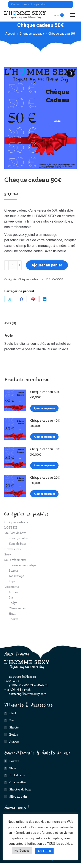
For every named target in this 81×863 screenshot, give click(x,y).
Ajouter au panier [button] (44, 408)
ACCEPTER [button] (44, 851)
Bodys (13, 603)
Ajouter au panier (47, 265)
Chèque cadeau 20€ (45, 477)
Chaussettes (17, 608)
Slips (12, 581)
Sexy (7, 554)
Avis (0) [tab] (10, 323)
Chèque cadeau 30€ (45, 449)
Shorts (13, 619)
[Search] (69, 4)
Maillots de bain (15, 533)
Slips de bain (17, 544)
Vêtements (11, 587)
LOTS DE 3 (11, 527)
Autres (13, 592)
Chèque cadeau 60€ (45, 392)
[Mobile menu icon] (72, 15)
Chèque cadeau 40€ (45, 420)
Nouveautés (12, 549)
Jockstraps (16, 576)
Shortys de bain (19, 538)
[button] (71, 73)
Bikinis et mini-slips (22, 565)
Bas (11, 597)
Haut (12, 614)
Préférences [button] (21, 850)
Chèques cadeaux (29, 279)
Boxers (14, 570)
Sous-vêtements (15, 560)
